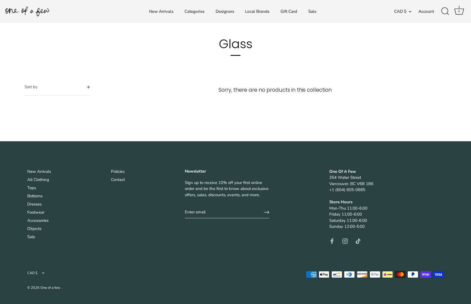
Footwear (35, 212)
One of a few (50, 287)
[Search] (445, 11)
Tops (31, 188)
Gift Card (288, 11)
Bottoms (35, 196)
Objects (34, 228)
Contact (118, 179)
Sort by (31, 87)
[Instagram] (345, 241)
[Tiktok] (358, 241)
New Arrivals (161, 11)
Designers (225, 11)
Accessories (38, 220)
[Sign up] (266, 212)
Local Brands (257, 11)
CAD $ (400, 11)
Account (426, 11)
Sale (312, 11)
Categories (194, 11)
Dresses (34, 204)
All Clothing (38, 179)
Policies (118, 171)
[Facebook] (332, 241)
